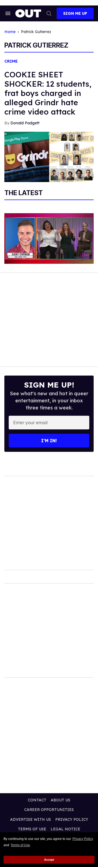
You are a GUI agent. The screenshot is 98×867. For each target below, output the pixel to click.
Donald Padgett (24, 123)
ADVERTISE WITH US (30, 819)
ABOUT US (60, 800)
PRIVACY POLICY (71, 819)
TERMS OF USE (32, 829)
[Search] (49, 13)
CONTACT (37, 800)
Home (10, 32)
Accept (49, 859)
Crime (11, 61)
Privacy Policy (82, 839)
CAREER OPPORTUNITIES (49, 809)
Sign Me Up (75, 13)
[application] (49, 238)
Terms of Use (20, 845)
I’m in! (49, 440)
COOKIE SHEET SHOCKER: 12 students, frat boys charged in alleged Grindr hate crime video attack (47, 93)
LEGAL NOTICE (65, 829)
